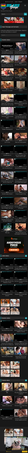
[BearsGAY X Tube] (11, 7)
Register (20, 1)
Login (16, 1)
